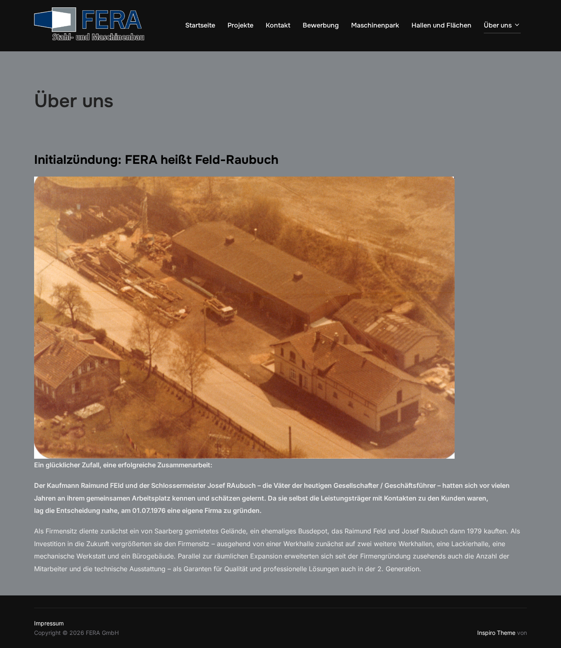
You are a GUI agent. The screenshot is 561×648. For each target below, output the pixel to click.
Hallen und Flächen (441, 25)
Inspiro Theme (496, 632)
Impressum (49, 623)
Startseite (200, 25)
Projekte (240, 25)
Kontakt (278, 25)
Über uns (498, 25)
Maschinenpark (375, 25)
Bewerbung (321, 25)
